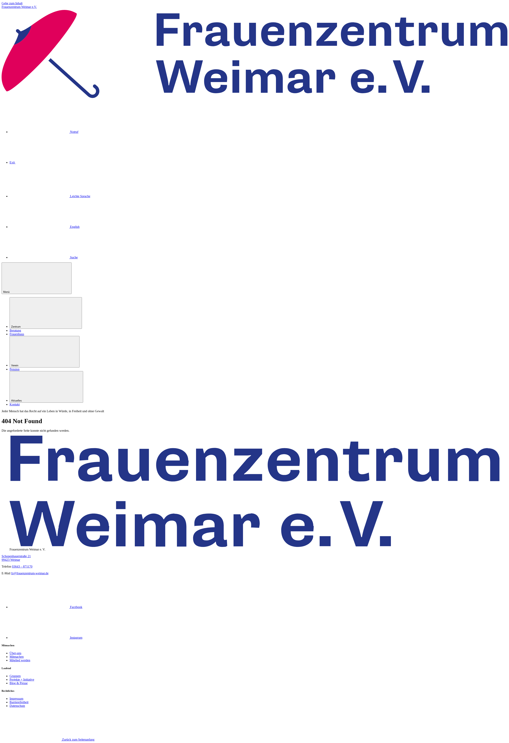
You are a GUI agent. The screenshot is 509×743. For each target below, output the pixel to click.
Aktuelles (16, 400)
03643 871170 (22, 566)
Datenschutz (17, 705)
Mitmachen (17, 656)
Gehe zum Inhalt (12, 3)
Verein (14, 365)
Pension (14, 369)
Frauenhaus (17, 334)
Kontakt (15, 404)
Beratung (15, 330)
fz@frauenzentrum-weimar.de (30, 573)
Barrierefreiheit (19, 702)
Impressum (16, 698)
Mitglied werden (20, 660)
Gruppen (15, 676)
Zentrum (16, 326)
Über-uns (15, 653)
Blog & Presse (19, 683)
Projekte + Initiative (22, 679)
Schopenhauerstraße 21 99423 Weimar (16, 557)
